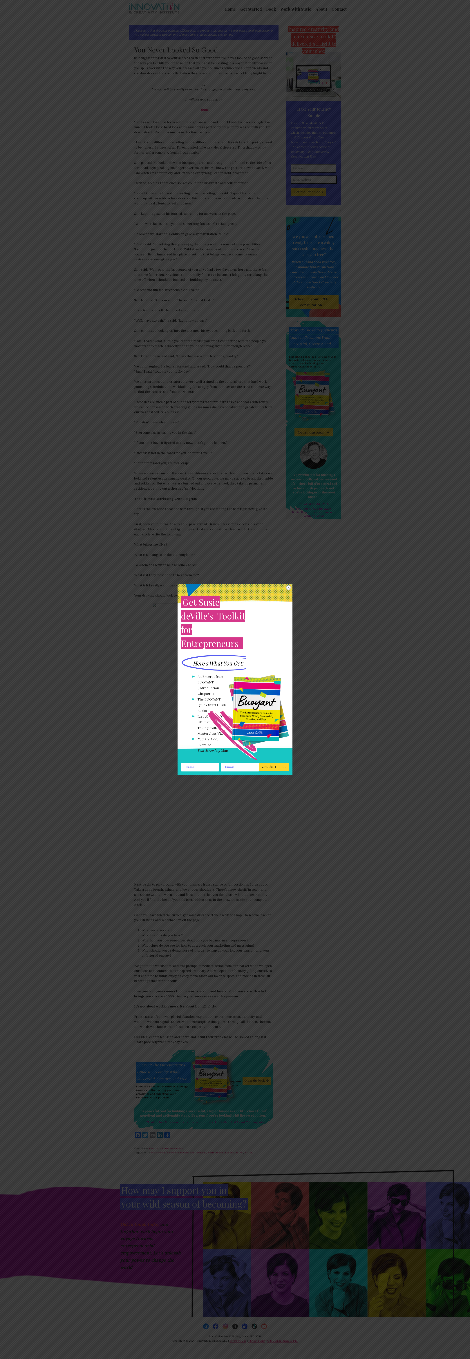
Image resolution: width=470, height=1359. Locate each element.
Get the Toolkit (274, 766)
